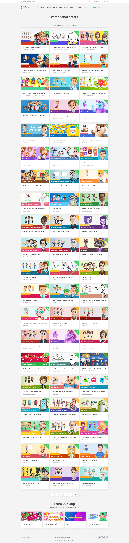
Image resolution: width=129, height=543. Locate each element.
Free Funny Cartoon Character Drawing (94, 300)
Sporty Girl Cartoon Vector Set (32, 437)
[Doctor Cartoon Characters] (64, 83)
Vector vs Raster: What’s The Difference (74, 523)
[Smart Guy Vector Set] (94, 268)
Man (37, 7)
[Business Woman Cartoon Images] (64, 474)
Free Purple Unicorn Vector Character (64, 346)
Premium (57, 211)
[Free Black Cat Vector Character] (94, 245)
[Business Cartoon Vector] (94, 313)
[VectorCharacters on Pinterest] (107, 537)
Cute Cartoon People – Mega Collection (35, 93)
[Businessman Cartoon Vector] (64, 245)
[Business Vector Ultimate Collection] (35, 106)
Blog (90, 1)
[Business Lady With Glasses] (35, 245)
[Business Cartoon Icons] (94, 153)
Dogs (34, 117)
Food (89, 95)
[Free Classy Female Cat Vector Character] (35, 313)
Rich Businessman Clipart (60, 323)
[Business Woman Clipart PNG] (35, 382)
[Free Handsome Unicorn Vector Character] (94, 106)
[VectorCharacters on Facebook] (99, 537)
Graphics (62, 142)
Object (35, 371)
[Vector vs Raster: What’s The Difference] (75, 516)
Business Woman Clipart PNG (32, 392)
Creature (86, 118)
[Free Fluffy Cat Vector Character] (94, 130)
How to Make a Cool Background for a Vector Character (95, 524)
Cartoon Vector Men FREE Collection (34, 186)
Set (93, 49)
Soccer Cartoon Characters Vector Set (94, 368)
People (66, 49)
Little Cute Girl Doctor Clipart (61, 116)
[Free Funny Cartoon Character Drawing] (94, 291)
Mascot (39, 117)
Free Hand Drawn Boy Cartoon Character (64, 47)
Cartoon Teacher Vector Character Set (64, 414)
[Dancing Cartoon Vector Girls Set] (94, 428)
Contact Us (105, 1)
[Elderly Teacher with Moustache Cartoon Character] (64, 428)
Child (60, 7)
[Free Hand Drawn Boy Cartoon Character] (64, 38)
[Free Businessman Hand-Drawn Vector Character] (64, 359)
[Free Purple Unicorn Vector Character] (64, 336)
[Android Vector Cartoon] (94, 405)
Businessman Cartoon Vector (61, 254)
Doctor (79, 7)
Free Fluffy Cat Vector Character (92, 140)
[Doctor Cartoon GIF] (35, 130)
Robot (55, 7)
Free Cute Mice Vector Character (62, 392)
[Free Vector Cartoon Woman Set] (35, 153)
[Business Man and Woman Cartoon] (94, 61)
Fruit (83, 95)
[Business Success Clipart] (94, 222)
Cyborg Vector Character (90, 483)
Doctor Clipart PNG (58, 460)
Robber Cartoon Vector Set (31, 483)
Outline (54, 49)
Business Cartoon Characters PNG (63, 70)
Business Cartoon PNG (89, 186)
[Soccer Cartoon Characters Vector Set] (94, 359)
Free (24, 49)
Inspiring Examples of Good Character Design (30, 523)
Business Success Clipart (89, 231)
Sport (83, 370)
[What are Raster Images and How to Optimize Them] (53, 516)
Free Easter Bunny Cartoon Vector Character (35, 209)
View (57, 25)
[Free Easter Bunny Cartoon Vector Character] (35, 199)
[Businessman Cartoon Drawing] (64, 176)
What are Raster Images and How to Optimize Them (53, 523)
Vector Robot (57, 209)
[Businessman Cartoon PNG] (35, 291)
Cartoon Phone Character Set (32, 414)
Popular (75, 25)
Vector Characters (25, 7)
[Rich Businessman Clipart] (64, 313)
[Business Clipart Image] (35, 451)
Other (85, 7)
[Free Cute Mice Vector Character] (64, 382)
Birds (27, 72)
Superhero (72, 7)
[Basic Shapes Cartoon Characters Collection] (94, 382)
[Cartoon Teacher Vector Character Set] (64, 405)
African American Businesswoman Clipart (35, 231)
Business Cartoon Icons (89, 163)
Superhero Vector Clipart (89, 460)
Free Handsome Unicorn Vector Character (94, 116)
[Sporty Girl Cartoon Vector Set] (35, 428)
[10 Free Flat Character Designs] (35, 38)
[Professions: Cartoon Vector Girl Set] (94, 38)
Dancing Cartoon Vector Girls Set (92, 437)
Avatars (28, 95)
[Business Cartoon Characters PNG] (64, 61)
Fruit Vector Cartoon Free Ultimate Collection (94, 93)
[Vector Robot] (64, 199)
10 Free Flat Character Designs (32, 47)
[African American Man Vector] (94, 199)
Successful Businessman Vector (62, 277)
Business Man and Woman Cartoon (93, 70)
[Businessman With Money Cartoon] (64, 291)
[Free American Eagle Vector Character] (35, 61)
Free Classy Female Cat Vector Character (35, 323)
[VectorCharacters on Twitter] (102, 537)
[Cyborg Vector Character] (94, 474)
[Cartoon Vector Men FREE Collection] (35, 176)
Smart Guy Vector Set (88, 277)
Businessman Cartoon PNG (31, 300)
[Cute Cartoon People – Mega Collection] (35, 83)
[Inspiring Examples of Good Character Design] (31, 516)
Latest (68, 25)
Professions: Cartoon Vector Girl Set (93, 47)
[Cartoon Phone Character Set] (35, 405)
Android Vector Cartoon (89, 414)
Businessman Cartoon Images (32, 346)
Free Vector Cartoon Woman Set (33, 163)
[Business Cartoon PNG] (94, 176)
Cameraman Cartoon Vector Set (62, 163)
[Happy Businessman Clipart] (64, 222)
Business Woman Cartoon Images (63, 483)
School (83, 394)
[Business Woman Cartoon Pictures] (94, 336)
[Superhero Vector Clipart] (94, 451)
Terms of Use (97, 1)
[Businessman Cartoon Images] (35, 336)
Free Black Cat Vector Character (92, 254)
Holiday (24, 211)
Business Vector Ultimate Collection (34, 115)
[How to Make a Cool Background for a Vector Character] (97, 516)
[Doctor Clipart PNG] (64, 451)
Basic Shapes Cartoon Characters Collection (94, 392)
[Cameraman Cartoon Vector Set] (64, 153)
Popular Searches (25, 537)
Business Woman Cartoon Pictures (92, 346)
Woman (42, 7)
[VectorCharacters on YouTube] (104, 537)
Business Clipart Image (30, 460)
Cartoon (58, 49)
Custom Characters (97, 7)
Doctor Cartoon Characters (61, 93)
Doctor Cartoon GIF (29, 140)
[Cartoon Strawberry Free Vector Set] (35, 359)
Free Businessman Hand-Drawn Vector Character (64, 369)
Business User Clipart (59, 140)
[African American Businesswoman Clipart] (35, 222)
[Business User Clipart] (64, 130)
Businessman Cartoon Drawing (62, 186)
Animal (66, 7)
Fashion (83, 439)
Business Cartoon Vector (89, 323)
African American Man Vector (91, 209)
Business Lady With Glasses (31, 254)
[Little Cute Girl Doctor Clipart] (64, 106)
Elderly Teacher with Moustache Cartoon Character (64, 437)
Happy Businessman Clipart (61, 231)
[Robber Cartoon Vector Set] (35, 474)
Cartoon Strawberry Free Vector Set (34, 369)
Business (49, 7)
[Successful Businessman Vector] (64, 268)
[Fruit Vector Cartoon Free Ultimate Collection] (94, 83)
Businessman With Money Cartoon (63, 300)
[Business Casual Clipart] (35, 268)
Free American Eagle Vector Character (34, 70)
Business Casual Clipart (30, 277)
